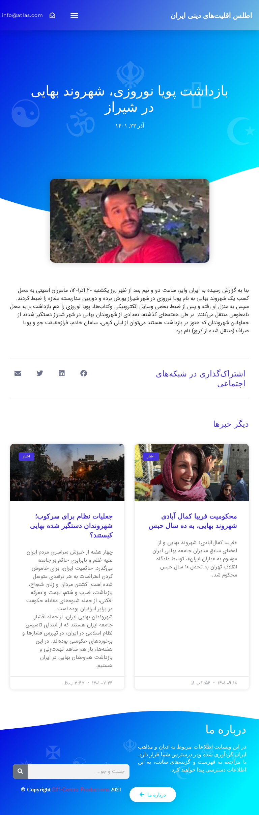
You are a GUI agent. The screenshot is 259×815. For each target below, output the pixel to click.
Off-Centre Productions (80, 790)
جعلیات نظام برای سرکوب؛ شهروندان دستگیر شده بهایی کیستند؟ (71, 525)
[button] (74, 15)
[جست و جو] (20, 771)
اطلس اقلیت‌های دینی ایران (211, 15)
